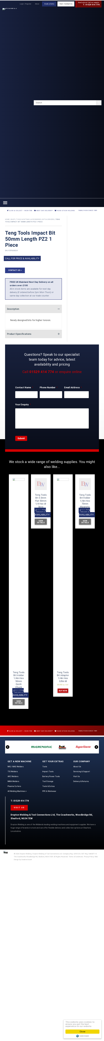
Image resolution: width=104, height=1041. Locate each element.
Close (82, 1031)
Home (7, 219)
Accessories (36, 219)
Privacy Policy (89, 857)
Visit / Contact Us (65, 4)
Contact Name (24, 387)
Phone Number (49, 387)
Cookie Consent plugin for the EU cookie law (82, 1036)
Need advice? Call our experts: (89, 4)
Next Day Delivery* (44, 210)
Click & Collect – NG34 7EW (20, 210)
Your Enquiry (23, 404)
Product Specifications (19, 334)
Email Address (73, 387)
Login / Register (25, 4)
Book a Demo (49, 4)
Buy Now (63, 691)
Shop (13, 219)
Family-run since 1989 (87, 210)
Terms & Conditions (76, 857)
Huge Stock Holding (66, 210)
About (37, 4)
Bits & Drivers (48, 219)
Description (13, 309)
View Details (18, 702)
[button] (15, 270)
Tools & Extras (22, 219)
